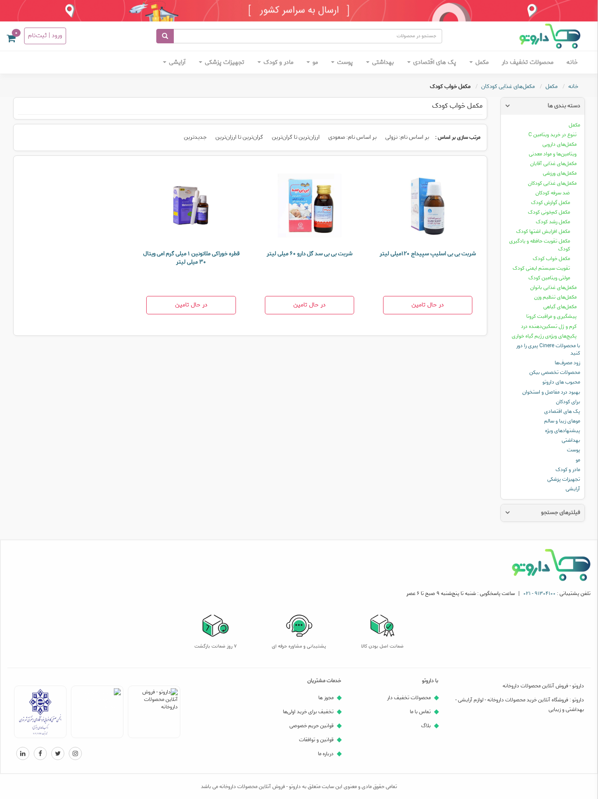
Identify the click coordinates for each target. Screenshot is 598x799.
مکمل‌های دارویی (559, 144)
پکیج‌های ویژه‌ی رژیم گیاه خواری (544, 336)
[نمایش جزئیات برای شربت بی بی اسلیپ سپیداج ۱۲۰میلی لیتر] (428, 206)
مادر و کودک (277, 62)
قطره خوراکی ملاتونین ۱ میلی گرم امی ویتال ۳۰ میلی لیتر (191, 258)
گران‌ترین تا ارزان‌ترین (239, 137)
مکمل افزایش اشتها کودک (543, 231)
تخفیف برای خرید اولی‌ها (308, 711)
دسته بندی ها (564, 105)
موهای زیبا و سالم (562, 421)
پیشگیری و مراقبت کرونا (551, 316)
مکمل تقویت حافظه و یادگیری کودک (539, 245)
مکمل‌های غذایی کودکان (552, 183)
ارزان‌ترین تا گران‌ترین (296, 137)
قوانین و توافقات (316, 740)
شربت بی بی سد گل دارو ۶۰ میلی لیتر (309, 253)
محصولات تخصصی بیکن (554, 372)
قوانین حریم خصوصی (311, 726)
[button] (11, 40)
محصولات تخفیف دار (527, 62)
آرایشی (176, 62)
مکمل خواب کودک (551, 258)
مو (314, 62)
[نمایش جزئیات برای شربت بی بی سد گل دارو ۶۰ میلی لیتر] (309, 206)
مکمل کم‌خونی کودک (549, 212)
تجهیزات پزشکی (223, 62)
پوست (344, 62)
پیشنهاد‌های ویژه (562, 430)
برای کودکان (568, 402)
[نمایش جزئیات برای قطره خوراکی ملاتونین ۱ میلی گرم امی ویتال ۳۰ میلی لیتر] (191, 206)
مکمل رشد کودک (553, 222)
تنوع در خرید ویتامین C (552, 134)
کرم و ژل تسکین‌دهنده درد (549, 326)
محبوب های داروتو (561, 382)
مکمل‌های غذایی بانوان (553, 287)
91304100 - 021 (539, 593)
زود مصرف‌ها (567, 363)
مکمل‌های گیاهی (560, 307)
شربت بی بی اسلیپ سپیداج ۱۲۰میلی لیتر (428, 253)
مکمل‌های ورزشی (560, 173)
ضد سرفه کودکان (552, 193)
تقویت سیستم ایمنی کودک (541, 268)
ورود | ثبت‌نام (45, 36)
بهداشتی (382, 62)
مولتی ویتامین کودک (549, 278)
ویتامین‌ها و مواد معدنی (553, 154)
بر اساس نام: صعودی (352, 137)
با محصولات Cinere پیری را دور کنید (548, 349)
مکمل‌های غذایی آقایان (553, 163)
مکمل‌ (481, 62)
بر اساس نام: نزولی (407, 137)
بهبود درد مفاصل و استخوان (551, 392)
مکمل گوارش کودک (550, 202)
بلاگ (426, 726)
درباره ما (326, 754)
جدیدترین (195, 137)
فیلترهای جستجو (560, 512)
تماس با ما (420, 711)
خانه (572, 62)
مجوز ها (326, 697)
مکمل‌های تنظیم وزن (555, 297)
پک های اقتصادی (434, 62)
